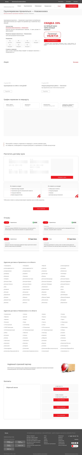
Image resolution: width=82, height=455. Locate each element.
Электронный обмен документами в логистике (34, 445)
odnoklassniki (75, 443)
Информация (38, 6)
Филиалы (45, 440)
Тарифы (45, 438)
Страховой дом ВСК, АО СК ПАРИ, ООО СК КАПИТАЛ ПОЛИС (21, 369)
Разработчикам (61, 441)
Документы (60, 437)
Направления (47, 6)
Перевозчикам (61, 440)
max (77, 443)
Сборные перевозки (30, 435)
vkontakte (72, 443)
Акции (44, 437)
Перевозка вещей (30, 443)
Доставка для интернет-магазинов (34, 441)
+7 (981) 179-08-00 (59, 395)
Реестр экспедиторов (62, 444)
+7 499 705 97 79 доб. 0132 (61, 397)
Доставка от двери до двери (32, 437)
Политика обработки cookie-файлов (40, 453)
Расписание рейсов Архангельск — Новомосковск (17, 27)
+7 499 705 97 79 (58, 386)
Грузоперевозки (27, 6)
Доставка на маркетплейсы (32, 438)
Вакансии (45, 441)
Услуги (18, 6)
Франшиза (60, 438)
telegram (74, 443)
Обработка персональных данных (71, 453)
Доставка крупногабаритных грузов (34, 440)
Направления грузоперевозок (49, 443)
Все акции (75, 62)
